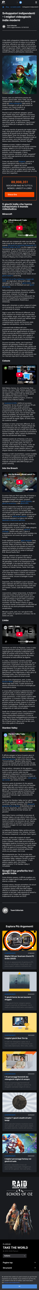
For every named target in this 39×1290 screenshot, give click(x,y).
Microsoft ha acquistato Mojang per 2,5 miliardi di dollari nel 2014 (19, 246)
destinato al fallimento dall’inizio (13, 520)
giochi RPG (24, 503)
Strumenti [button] (7, 1268)
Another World (7, 682)
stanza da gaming (8, 759)
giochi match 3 (7, 276)
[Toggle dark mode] (19, 2)
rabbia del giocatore (19, 516)
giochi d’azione (26, 501)
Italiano (7, 1256)
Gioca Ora (12, 194)
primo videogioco (15, 103)
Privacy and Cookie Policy (12, 1282)
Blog (7, 7)
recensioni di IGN (10, 403)
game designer (26, 541)
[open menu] (36, 2)
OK (19, 1286)
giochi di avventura (9, 503)
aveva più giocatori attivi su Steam (18, 805)
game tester (27, 283)
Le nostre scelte (16, 7)
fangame (22, 161)
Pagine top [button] (8, 1262)
